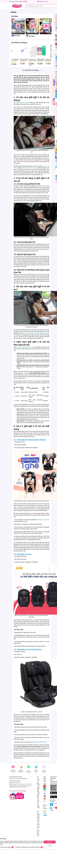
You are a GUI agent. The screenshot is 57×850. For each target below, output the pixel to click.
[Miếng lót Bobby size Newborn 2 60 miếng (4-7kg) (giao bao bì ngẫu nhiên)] (39, 51)
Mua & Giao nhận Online (38, 819)
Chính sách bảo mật (38, 801)
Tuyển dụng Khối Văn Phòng (38, 790)
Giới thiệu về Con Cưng (38, 783)
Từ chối (49, 845)
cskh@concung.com (16, 780)
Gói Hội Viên (38, 827)
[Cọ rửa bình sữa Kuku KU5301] (18, 51)
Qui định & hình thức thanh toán (38, 832)
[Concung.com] (16, 6)
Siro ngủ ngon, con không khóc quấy (46, 32)
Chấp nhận (49, 842)
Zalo (54, 807)
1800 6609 (21, 1)
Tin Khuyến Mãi (38, 824)
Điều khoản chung (38, 806)
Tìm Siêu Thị (43, 1)
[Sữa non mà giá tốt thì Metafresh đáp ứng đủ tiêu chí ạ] (13, 35)
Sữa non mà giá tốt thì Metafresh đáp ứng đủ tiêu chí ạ (18, 32)
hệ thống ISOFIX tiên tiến (40, 742)
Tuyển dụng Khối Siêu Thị (38, 796)
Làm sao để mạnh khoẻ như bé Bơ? (32, 32)
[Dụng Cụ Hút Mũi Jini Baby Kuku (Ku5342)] (26, 51)
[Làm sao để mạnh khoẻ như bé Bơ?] (27, 36)
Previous (12, 53)
